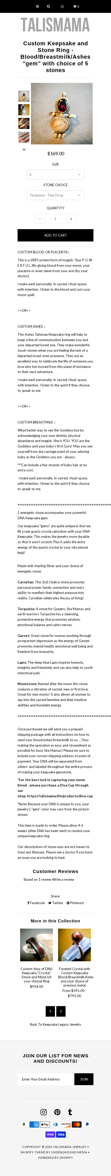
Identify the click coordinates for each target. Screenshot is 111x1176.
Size (55, 164)
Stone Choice (55, 185)
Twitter (57, 903)
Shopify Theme (32, 1152)
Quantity (55, 208)
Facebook (37, 903)
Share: (55, 896)
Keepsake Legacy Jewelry (62, 1024)
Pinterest (76, 903)
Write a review (63, 879)
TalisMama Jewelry (69, 1146)
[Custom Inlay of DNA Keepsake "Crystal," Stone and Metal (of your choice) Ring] (36, 960)
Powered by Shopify (55, 1157)
